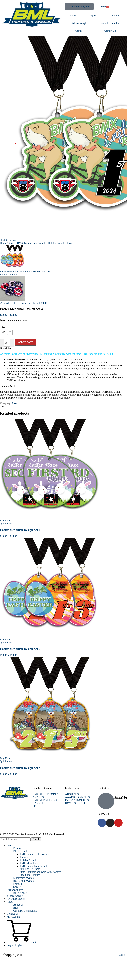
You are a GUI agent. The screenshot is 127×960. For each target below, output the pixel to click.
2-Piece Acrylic (80, 23)
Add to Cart (25, 342)
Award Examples (110, 23)
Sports (73, 15)
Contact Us (110, 30)
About (78, 30)
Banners (116, 15)
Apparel (94, 15)
